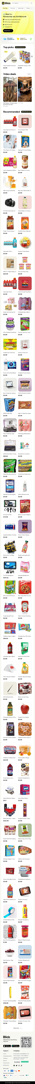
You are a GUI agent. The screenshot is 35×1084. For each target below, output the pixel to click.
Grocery (12, 8)
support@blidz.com (24, 1053)
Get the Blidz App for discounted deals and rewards (17, 1082)
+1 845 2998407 (24, 1055)
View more (16, 1028)
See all (28, 74)
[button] (10, 59)
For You (5, 8)
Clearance (29, 8)
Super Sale (20, 8)
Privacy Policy (6, 1062)
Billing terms (6, 1065)
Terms (4, 1053)
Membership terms (7, 1056)
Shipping (5, 1058)
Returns (5, 1060)
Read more (7, 30)
